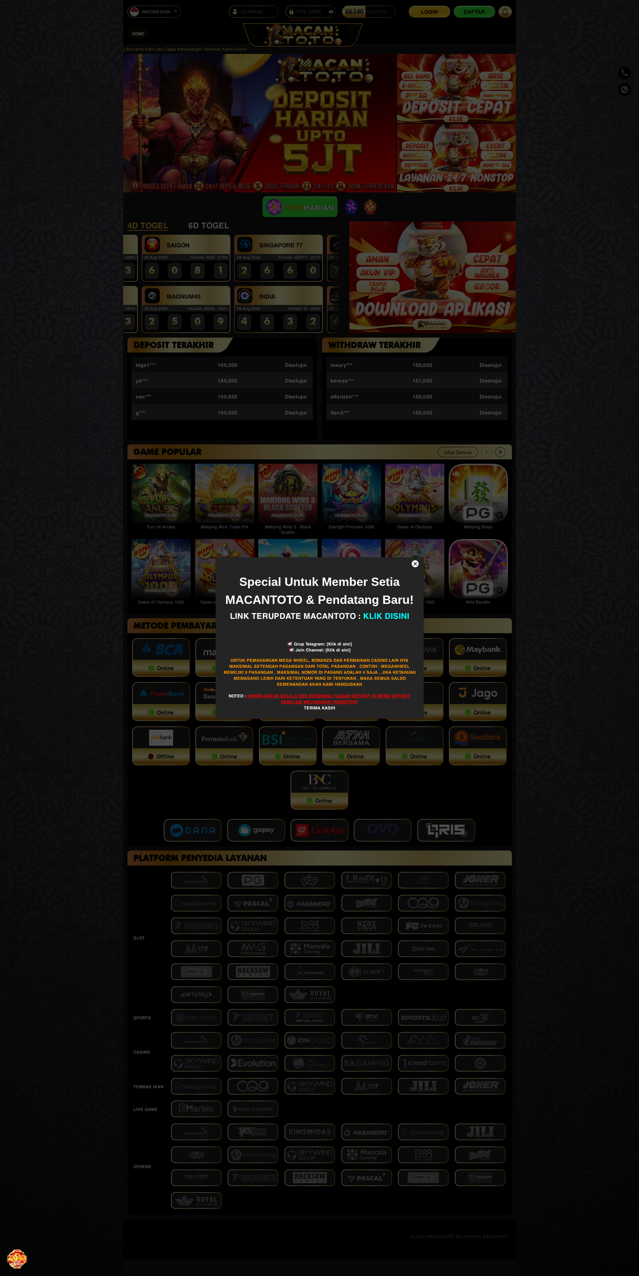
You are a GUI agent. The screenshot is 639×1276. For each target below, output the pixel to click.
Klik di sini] (340, 643)
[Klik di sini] (337, 649)
